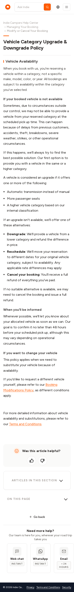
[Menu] (66, 7)
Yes (31, 460)
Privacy (30, 587)
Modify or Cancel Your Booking (27, 31)
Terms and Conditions (25, 424)
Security (66, 587)
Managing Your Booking (22, 27)
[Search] (47, 7)
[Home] (8, 7)
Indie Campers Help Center (20, 23)
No (42, 460)
